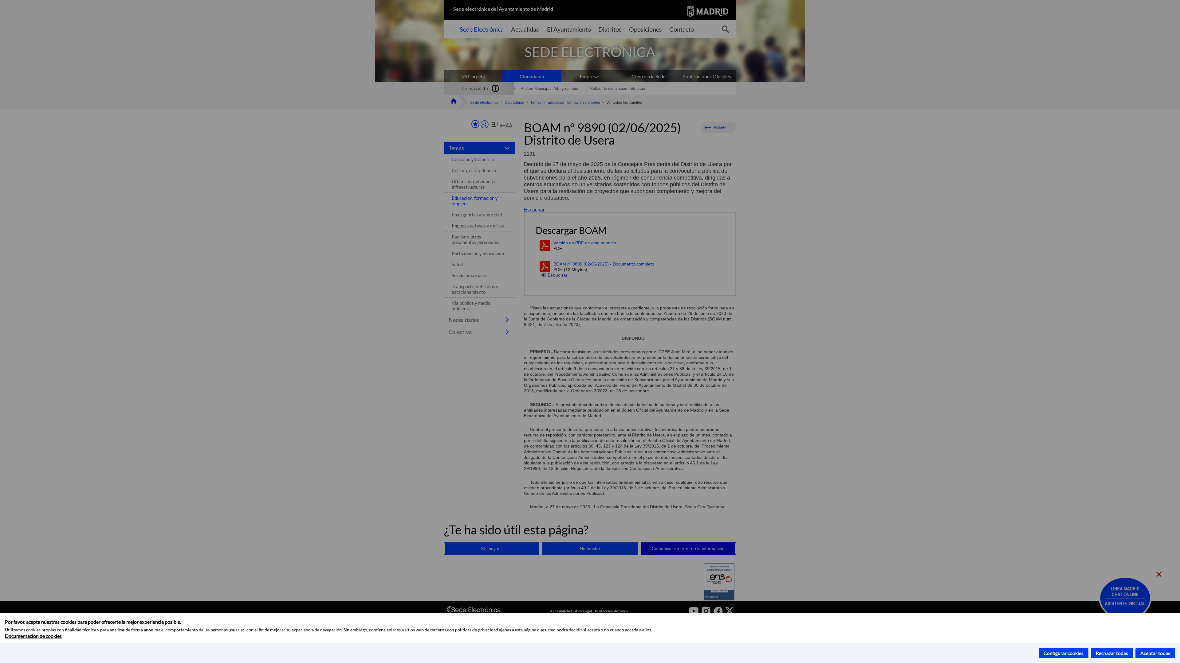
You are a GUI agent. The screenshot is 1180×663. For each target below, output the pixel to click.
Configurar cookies (1064, 653)
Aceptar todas (1155, 653)
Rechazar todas (1112, 653)
